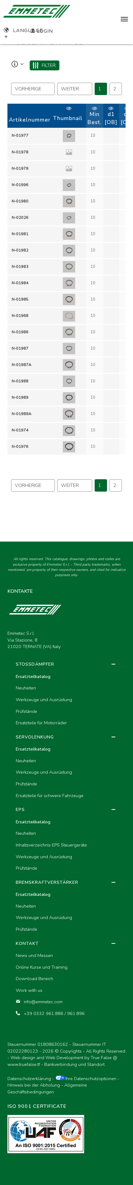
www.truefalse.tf (23, 1064)
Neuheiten (26, 688)
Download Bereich (34, 978)
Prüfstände (26, 711)
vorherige (28, 88)
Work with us (29, 990)
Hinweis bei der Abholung (33, 1085)
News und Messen (34, 955)
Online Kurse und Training (41, 967)
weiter (70, 88)
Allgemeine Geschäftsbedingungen (47, 1088)
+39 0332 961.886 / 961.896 (54, 1013)
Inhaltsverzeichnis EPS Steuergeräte (51, 845)
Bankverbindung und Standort (74, 1064)
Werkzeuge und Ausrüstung (44, 699)
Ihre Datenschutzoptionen (90, 1078)
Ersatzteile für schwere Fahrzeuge (50, 795)
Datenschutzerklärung (29, 1078)
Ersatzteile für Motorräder (41, 723)
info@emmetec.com (43, 1002)
